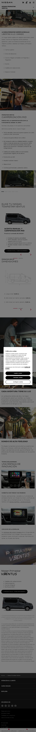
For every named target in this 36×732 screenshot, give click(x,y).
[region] (18, 366)
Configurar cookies (18, 382)
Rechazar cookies (17, 377)
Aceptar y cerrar (18, 373)
